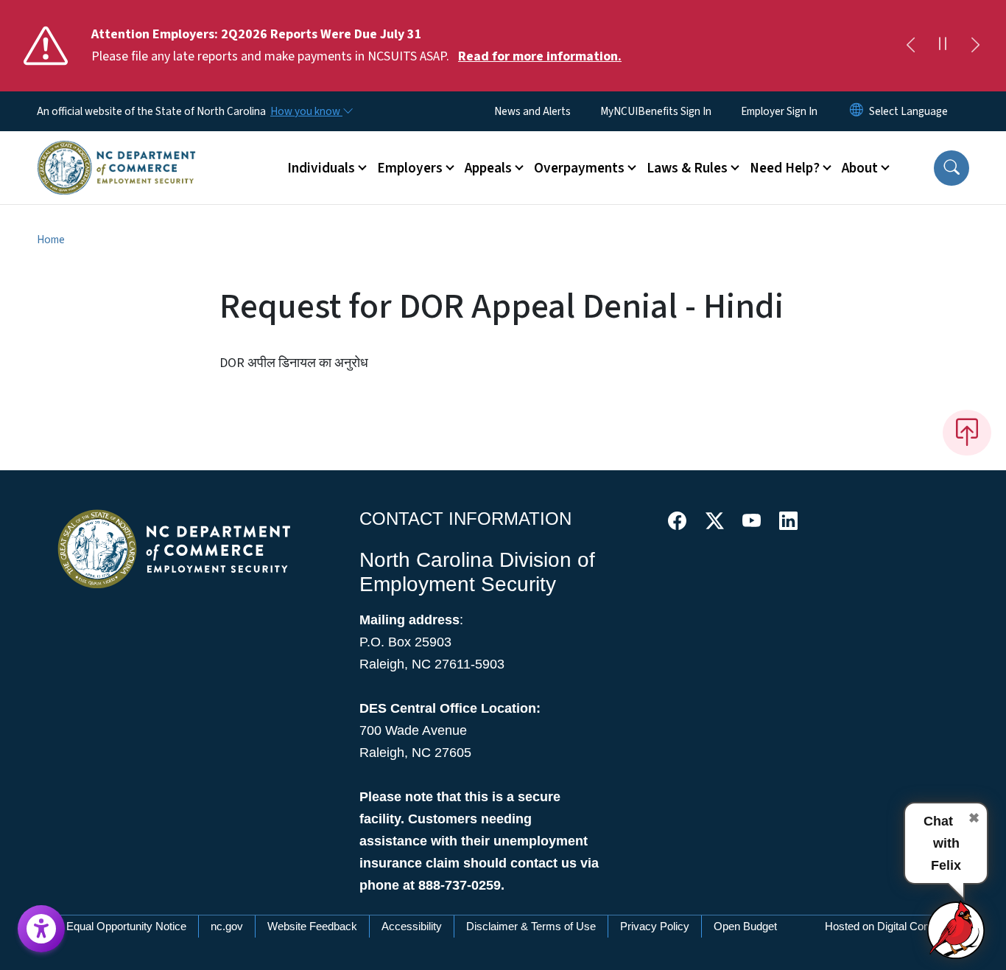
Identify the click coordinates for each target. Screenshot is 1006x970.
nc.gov (227, 926)
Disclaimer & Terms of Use (531, 926)
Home (51, 239)
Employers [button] (410, 168)
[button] (951, 168)
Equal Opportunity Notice (126, 926)
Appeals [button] (488, 168)
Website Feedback (312, 926)
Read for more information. (540, 56)
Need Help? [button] (785, 168)
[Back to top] (967, 433)
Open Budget (745, 926)
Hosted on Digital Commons (892, 926)
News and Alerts (532, 111)
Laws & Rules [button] (687, 168)
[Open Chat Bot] (956, 929)
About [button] (860, 168)
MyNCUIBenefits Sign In (655, 111)
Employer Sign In (779, 111)
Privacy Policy (654, 926)
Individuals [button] (321, 168)
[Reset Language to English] (856, 111)
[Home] (116, 151)
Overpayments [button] (579, 168)
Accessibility (411, 926)
